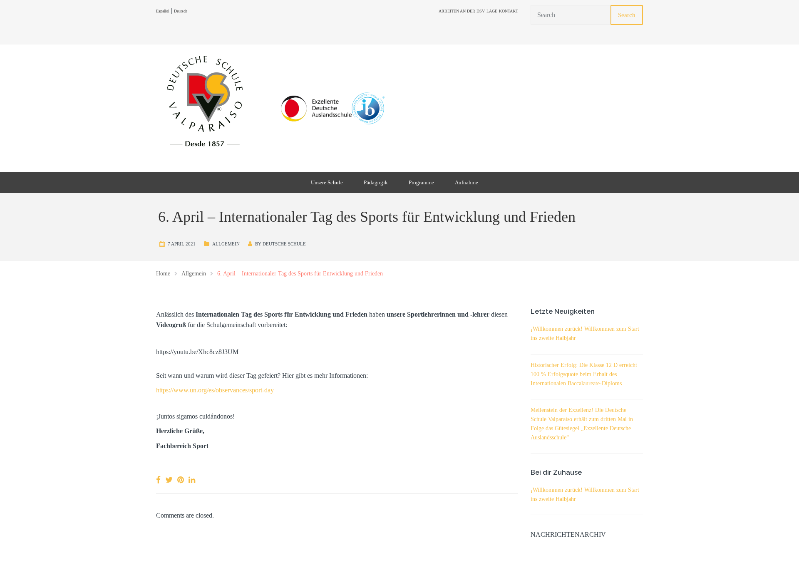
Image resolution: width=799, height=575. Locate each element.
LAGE (491, 11)
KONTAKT (508, 11)
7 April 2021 (182, 243)
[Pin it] (180, 480)
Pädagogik (376, 182)
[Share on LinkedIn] (192, 480)
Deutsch (180, 11)
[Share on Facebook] (158, 480)
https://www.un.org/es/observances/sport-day (215, 390)
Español (162, 11)
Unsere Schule (327, 182)
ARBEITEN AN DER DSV (462, 11)
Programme (421, 182)
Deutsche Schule (284, 243)
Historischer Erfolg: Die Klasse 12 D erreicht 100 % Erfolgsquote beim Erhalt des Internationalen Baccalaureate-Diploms (584, 374)
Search (626, 15)
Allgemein (226, 243)
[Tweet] (169, 480)
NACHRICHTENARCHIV (568, 534)
